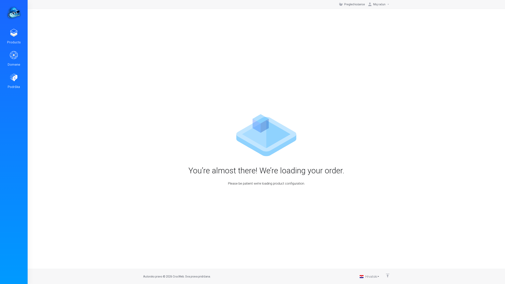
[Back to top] (388, 275)
